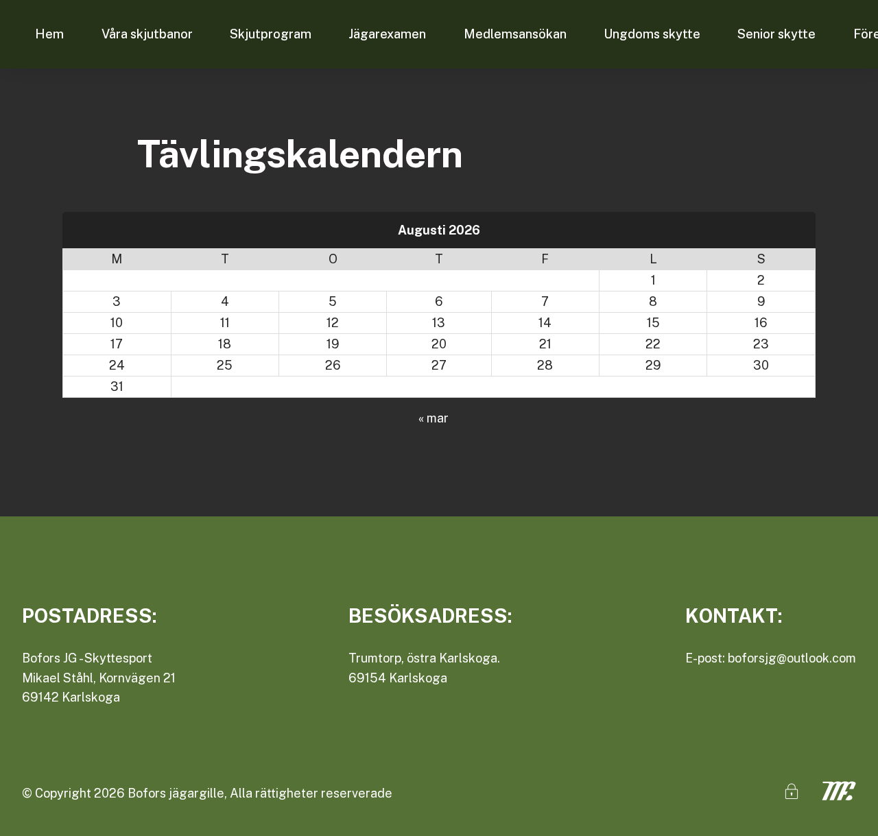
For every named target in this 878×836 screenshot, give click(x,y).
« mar (433, 418)
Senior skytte (776, 34)
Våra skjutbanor (147, 34)
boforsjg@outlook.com (792, 658)
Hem (49, 34)
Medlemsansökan (515, 34)
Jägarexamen (387, 34)
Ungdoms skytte (652, 34)
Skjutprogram (270, 34)
